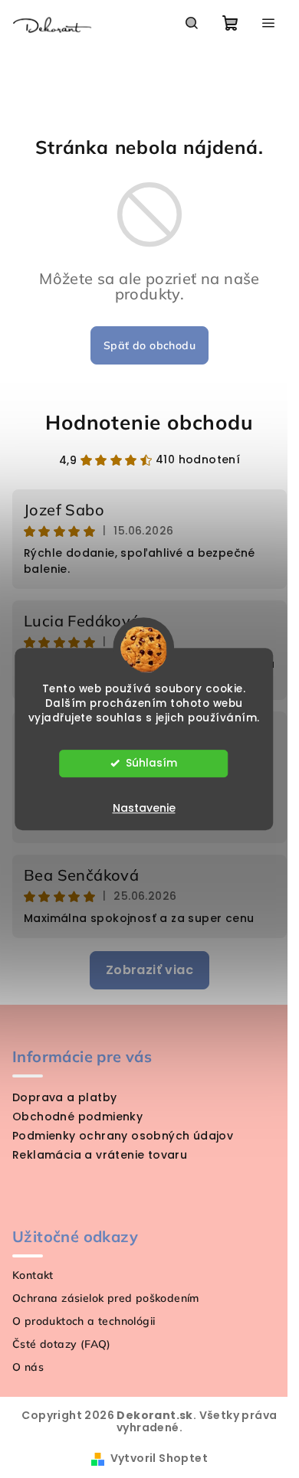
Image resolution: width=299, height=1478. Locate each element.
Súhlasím (151, 763)
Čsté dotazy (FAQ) (61, 1344)
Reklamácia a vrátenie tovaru (99, 1154)
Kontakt (33, 1275)
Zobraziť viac (149, 970)
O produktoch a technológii (83, 1321)
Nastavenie (144, 808)
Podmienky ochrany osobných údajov (122, 1135)
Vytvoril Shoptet (159, 1458)
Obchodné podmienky (77, 1116)
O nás (28, 1367)
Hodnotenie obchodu (149, 422)
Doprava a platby (64, 1097)
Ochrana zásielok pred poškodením (105, 1298)
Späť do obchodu (150, 345)
